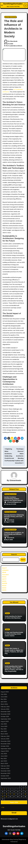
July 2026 (4, 694)
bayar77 (4, 568)
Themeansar (14, 841)
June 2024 (4, 756)
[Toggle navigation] (2, 5)
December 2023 (5, 771)
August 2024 (5, 751)
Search (14, 554)
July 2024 (4, 753)
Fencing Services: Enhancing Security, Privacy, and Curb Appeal (14, 516)
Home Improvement (10, 17)
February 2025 (5, 736)
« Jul (2, 807)
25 (6, 796)
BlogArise (21, 839)
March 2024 (4, 763)
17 (2, 794)
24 (2, 796)
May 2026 (4, 699)
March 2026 (4, 704)
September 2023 (6, 778)
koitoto (4, 576)
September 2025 (6, 719)
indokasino (5, 570)
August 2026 (5, 692)
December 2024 (5, 741)
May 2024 (4, 758)
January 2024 (5, 768)
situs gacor (5, 574)
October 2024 (5, 746)
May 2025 (4, 729)
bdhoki (4, 572)
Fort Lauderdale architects (14, 45)
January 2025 (5, 739)
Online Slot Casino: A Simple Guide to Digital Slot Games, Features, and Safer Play (14, 651)
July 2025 (4, 724)
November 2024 (5, 743)
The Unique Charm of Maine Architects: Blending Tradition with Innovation (18, 456)
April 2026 (4, 701)
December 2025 (5, 711)
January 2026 (5, 709)
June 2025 (4, 726)
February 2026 (5, 706)
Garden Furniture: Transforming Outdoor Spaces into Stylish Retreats (13, 498)
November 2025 (5, 714)
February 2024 (5, 766)
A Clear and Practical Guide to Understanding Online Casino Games (14, 634)
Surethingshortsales (13, 4)
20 (14, 794)
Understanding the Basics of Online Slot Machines (13, 617)
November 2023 (5, 773)
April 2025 (4, 731)
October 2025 (5, 716)
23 (25, 794)
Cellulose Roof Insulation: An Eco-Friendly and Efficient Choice (14, 534)
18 (6, 794)
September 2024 (6, 748)
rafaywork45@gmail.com (14, 502)
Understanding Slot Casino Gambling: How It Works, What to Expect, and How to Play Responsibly (14, 668)
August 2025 (5, 721)
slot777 (4, 579)
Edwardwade (13, 41)
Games (7, 613)
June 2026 (4, 697)
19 (10, 794)
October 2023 (5, 776)
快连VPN (4, 583)
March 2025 (4, 734)
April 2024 (4, 761)
